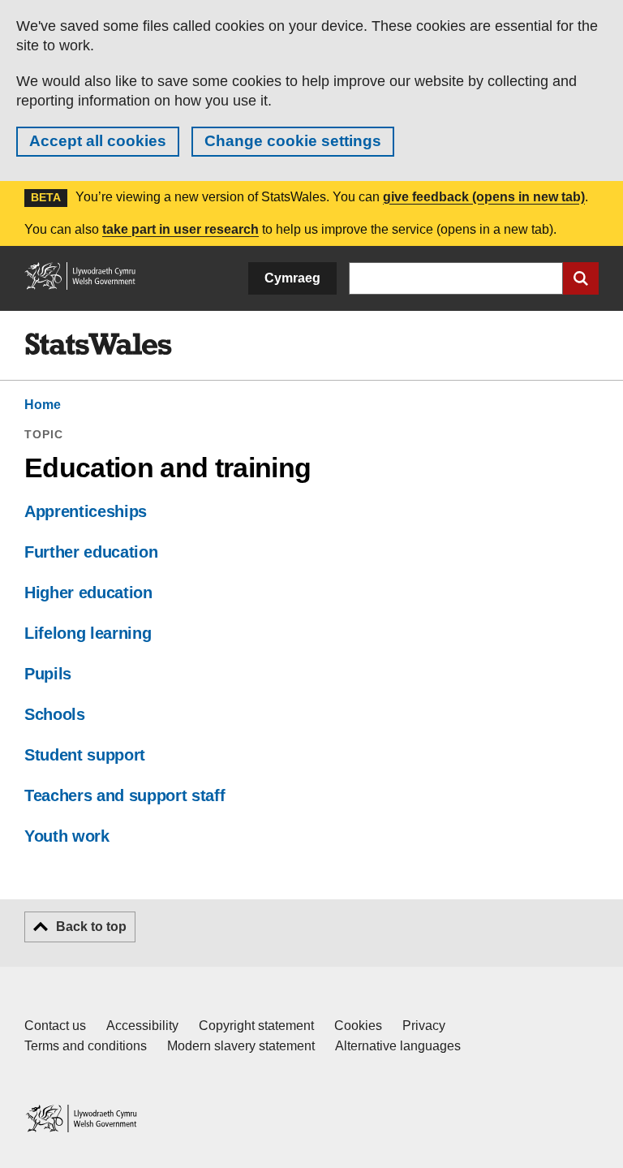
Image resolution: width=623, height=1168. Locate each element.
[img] (98, 344)
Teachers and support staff (124, 795)
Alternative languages (398, 1046)
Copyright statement (256, 1025)
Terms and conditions (85, 1046)
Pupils (47, 674)
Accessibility (142, 1025)
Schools (54, 714)
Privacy (423, 1025)
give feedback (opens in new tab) (484, 197)
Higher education (88, 592)
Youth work (67, 836)
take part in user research (180, 229)
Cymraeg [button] (292, 278)
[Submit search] (581, 278)
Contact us (55, 1025)
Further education (90, 552)
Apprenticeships (85, 511)
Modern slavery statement (241, 1046)
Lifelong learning (87, 633)
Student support (84, 755)
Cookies (358, 1025)
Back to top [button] (91, 926)
